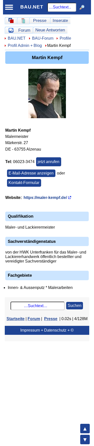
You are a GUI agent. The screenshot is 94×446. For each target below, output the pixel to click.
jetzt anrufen (48, 162)
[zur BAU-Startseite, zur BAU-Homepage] (11, 20)
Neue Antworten (50, 29)
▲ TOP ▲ (85, 429)
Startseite (16, 319)
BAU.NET (31, 6)
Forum (24, 30)
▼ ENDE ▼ (85, 440)
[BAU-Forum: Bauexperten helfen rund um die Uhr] (11, 30)
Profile (65, 38)
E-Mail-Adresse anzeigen (31, 173)
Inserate (60, 20)
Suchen (74, 305)
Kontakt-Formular (24, 182)
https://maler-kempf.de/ (45, 197)
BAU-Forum (42, 38)
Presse (40, 20)
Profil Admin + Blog (25, 45)
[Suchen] (82, 7)
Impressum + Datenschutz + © (47, 330)
